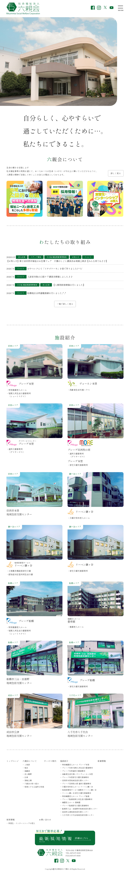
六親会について (30, 761)
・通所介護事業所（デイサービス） (15, 450)
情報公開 (28, 780)
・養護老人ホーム (76, 626)
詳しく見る (116, 173)
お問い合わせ (45, 819)
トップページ (12, 761)
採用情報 (10, 819)
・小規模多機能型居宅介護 (18, 570)
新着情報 (102, 761)
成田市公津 (75, 812)
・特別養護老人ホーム (16, 389)
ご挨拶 (27, 764)
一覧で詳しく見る (65, 303)
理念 (26, 768)
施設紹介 (64, 761)
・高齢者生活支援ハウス (79, 389)
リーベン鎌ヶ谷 (76, 793)
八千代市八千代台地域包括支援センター (80, 734)
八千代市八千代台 (78, 815)
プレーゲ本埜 (77, 768)
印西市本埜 (75, 780)
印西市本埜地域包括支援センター (19, 512)
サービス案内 (50, 761)
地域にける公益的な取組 (34, 786)
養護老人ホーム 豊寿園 (71, 802)
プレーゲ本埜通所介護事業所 (73, 771)
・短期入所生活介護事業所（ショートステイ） (18, 395)
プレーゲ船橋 (75, 805)
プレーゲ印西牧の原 (76, 783)
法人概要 (28, 774)
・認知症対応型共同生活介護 (19, 574)
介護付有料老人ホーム (77, 786)
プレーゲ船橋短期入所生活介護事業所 (77, 799)
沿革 (26, 777)
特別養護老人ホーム (75, 764)
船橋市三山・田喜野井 (80, 808)
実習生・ (21, 823)
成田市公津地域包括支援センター (19, 734)
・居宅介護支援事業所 (78, 465)
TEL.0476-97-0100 (73, 853)
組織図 (27, 771)
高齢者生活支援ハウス (77, 774)
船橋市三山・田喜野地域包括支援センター (19, 681)
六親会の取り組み (32, 783)
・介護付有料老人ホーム (79, 517)
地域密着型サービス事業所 (79, 790)
